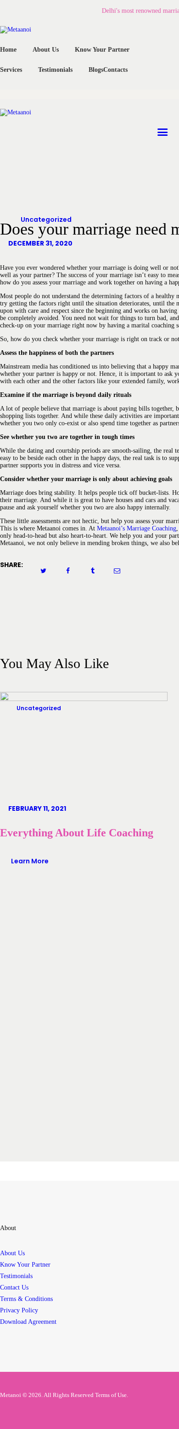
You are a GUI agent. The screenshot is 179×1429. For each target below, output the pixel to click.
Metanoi (10, 1395)
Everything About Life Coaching (76, 833)
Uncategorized (46, 219)
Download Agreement (28, 1321)
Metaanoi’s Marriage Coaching (136, 528)
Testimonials (16, 1276)
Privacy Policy (19, 1310)
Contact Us (14, 1287)
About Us (12, 1253)
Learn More (30, 861)
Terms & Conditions (26, 1298)
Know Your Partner (25, 1264)
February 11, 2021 (37, 808)
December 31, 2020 (40, 243)
